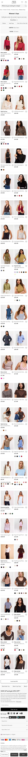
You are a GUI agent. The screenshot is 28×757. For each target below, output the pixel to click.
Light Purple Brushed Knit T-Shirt (8, 614)
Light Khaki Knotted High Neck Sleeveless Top (11, 266)
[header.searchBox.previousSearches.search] (25, 5)
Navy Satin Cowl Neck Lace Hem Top (9, 321)
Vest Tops (11, 23)
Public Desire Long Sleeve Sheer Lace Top (10, 535)
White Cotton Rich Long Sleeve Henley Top (6, 562)
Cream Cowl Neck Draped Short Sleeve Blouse (6, 673)
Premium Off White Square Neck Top (6, 509)
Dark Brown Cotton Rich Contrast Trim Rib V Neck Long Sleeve (6, 643)
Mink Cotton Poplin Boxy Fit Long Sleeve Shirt (11, 588)
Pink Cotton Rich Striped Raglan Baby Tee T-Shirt (6, 373)
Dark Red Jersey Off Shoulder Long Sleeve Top (6, 54)
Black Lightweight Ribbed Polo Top (19, 616)
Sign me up (14, 709)
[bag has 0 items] (25, 2)
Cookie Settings (4, 754)
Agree (23, 754)
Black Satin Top (6, 686)
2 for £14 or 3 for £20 (5, 482)
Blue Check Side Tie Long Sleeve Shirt (9, 347)
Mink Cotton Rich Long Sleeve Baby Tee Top (19, 643)
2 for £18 (3, 58)
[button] (2, 2)
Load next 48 (14, 681)
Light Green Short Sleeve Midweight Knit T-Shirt (19, 267)
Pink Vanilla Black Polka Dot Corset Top (9, 241)
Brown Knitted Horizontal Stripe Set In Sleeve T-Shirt (6, 425)
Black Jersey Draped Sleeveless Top (8, 191)
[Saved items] (22, 2)
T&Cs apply (18, 701)
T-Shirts (4, 23)
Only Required (14, 754)
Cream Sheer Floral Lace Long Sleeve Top (6, 113)
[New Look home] (14, 2)
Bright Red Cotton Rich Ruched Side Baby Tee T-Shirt (6, 83)
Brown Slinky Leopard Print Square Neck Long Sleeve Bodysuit (19, 673)
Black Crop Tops (17, 686)
